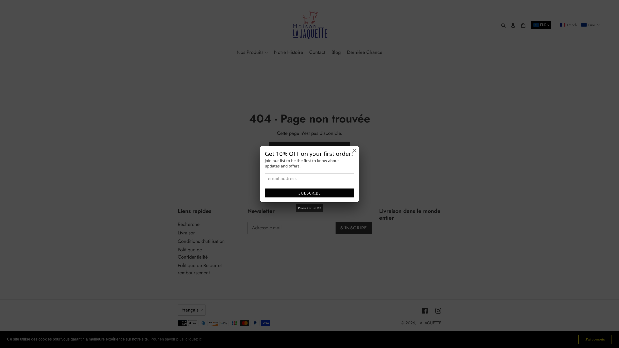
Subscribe (309, 193)
